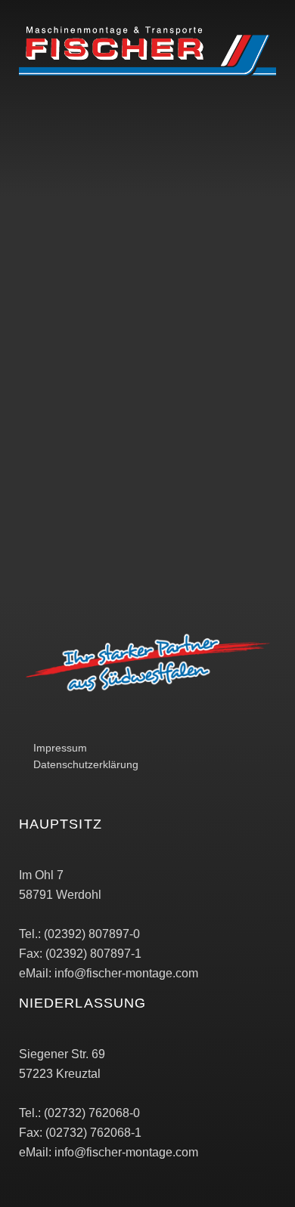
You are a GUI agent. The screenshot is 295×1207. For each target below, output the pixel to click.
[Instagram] (76, 155)
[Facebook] (34, 155)
